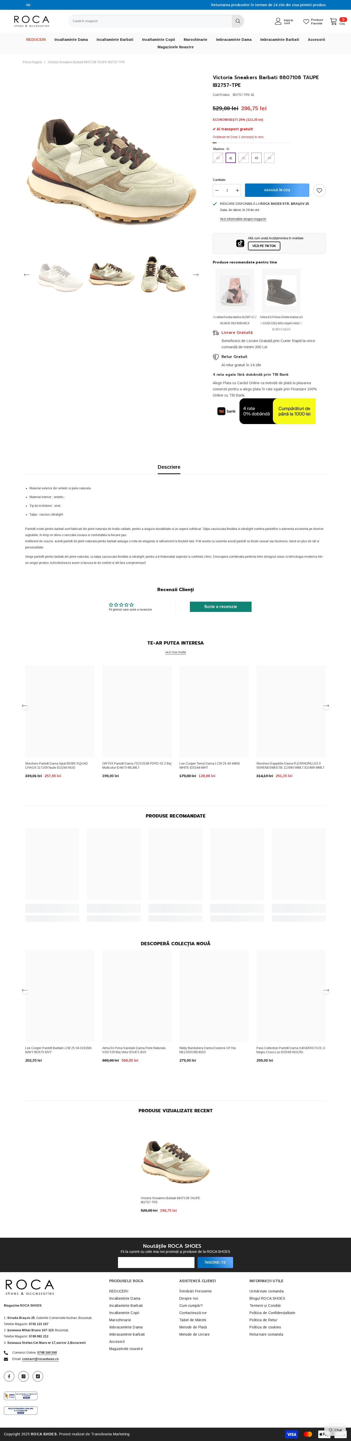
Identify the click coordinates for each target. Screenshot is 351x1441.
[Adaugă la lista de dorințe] (319, 190)
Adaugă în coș (277, 190)
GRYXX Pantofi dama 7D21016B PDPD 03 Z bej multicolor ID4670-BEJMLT (136, 765)
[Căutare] (156, 21)
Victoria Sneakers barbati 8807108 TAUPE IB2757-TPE (170, 1200)
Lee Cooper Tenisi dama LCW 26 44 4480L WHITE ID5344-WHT (210, 765)
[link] (52, 908)
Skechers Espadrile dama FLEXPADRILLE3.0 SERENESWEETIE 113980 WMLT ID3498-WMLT (290, 765)
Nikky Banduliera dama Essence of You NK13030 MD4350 (207, 1050)
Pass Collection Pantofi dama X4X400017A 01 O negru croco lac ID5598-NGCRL (290, 1050)
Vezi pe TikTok (264, 246)
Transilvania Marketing (110, 1434)
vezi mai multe (175, 652)
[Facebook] (9, 1376)
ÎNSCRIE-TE (215, 1262)
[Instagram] (23, 1376)
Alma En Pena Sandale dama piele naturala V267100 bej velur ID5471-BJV (133, 1050)
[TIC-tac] (38, 1376)
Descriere (169, 467)
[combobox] (150, 21)
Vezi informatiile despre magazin (243, 219)
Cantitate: (219, 180)
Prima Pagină (32, 62)
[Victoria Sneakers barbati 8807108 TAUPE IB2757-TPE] (175, 1157)
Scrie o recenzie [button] (220, 606)
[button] (27, 275)
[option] (175, 5)
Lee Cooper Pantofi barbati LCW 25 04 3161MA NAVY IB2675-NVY (58, 1050)
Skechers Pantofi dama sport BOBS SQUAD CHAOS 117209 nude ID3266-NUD (56, 765)
